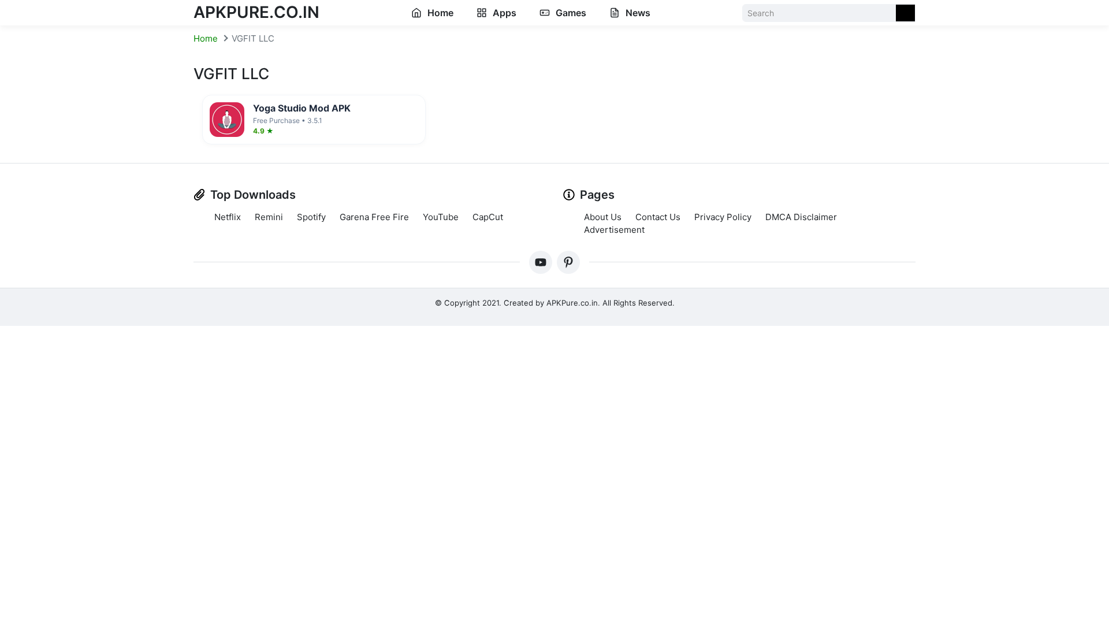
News (636, 12)
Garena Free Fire (374, 216)
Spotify (311, 216)
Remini (269, 216)
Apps (503, 12)
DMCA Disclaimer (801, 216)
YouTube (441, 216)
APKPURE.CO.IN (256, 12)
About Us (603, 216)
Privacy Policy (722, 216)
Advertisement (614, 229)
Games (569, 12)
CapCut (487, 216)
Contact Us (657, 216)
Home (439, 12)
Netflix (227, 216)
